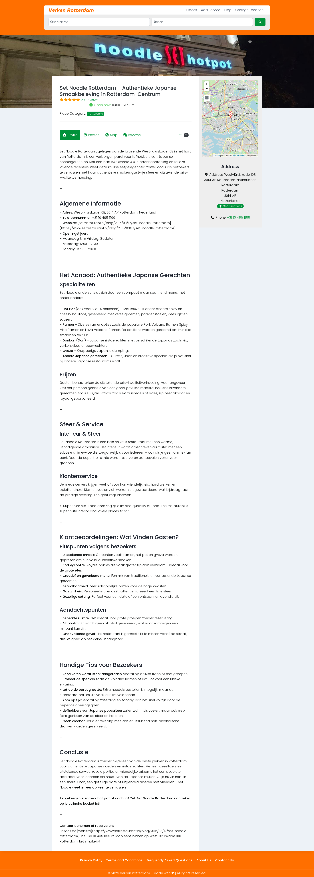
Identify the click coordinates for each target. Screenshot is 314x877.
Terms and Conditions (124, 860)
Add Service (210, 10)
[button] (140, 105)
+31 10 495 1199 (238, 217)
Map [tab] (113, 135)
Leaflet (217, 155)
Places (191, 10)
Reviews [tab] (134, 135)
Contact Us (224, 860)
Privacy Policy (91, 860)
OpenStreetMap (239, 155)
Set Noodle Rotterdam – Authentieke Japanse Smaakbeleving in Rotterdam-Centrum (118, 91)
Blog (228, 10)
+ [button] (207, 84)
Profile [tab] (72, 135)
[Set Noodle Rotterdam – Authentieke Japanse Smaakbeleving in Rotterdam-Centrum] (230, 114)
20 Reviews (89, 100)
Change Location (249, 10)
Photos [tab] (93, 135)
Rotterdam (95, 114)
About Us (203, 860)
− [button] (207, 88)
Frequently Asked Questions (169, 860)
